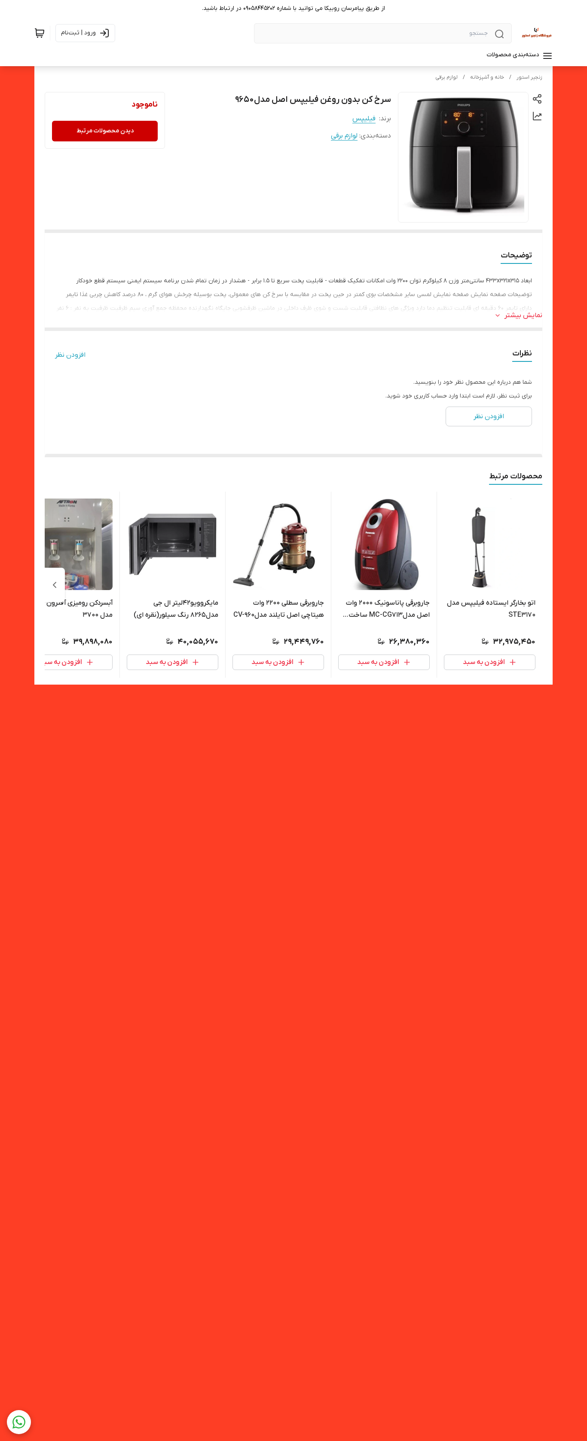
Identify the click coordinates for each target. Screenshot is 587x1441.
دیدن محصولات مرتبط (105, 131)
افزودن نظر (70, 355)
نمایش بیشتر (523, 315)
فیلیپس (364, 118)
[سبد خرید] (39, 33)
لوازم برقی (446, 77)
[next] (54, 585)
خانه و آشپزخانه (487, 77)
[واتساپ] (19, 1422)
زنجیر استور (529, 77)
